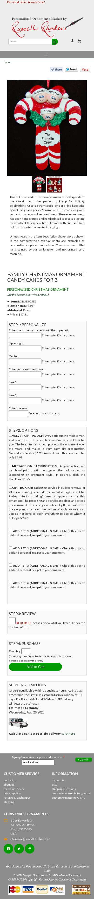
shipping (9, 802)
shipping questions (64, 789)
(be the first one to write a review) (28, 294)
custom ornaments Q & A (68, 797)
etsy (54, 784)
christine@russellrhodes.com (30, 839)
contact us (10, 780)
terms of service (14, 789)
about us (9, 784)
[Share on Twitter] (69, 70)
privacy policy (12, 793)
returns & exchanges (17, 797)
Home (7, 62)
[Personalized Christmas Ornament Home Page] (47, 27)
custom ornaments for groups (71, 793)
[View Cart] (79, 41)
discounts (58, 780)
